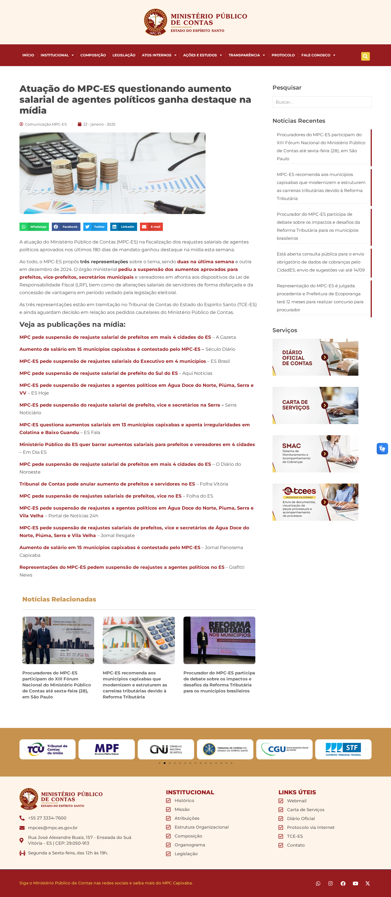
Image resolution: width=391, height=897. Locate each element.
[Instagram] (330, 883)
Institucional (55, 55)
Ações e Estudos (200, 55)
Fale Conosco (315, 55)
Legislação (123, 55)
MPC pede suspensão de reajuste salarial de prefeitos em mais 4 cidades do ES (115, 337)
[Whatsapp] (318, 883)
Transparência (244, 55)
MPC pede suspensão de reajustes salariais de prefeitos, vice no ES (100, 496)
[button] (365, 56)
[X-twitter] (368, 883)
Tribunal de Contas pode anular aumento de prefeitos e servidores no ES (107, 484)
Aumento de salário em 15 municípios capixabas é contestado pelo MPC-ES (109, 349)
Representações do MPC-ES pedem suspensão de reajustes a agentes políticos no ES (121, 567)
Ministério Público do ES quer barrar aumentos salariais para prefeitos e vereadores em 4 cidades (137, 444)
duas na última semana (205, 261)
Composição (93, 55)
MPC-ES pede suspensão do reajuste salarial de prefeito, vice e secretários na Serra (119, 405)
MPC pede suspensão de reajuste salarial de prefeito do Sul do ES (98, 373)
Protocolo (283, 55)
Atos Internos (156, 55)
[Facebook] (343, 883)
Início (28, 55)
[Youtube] (355, 883)
